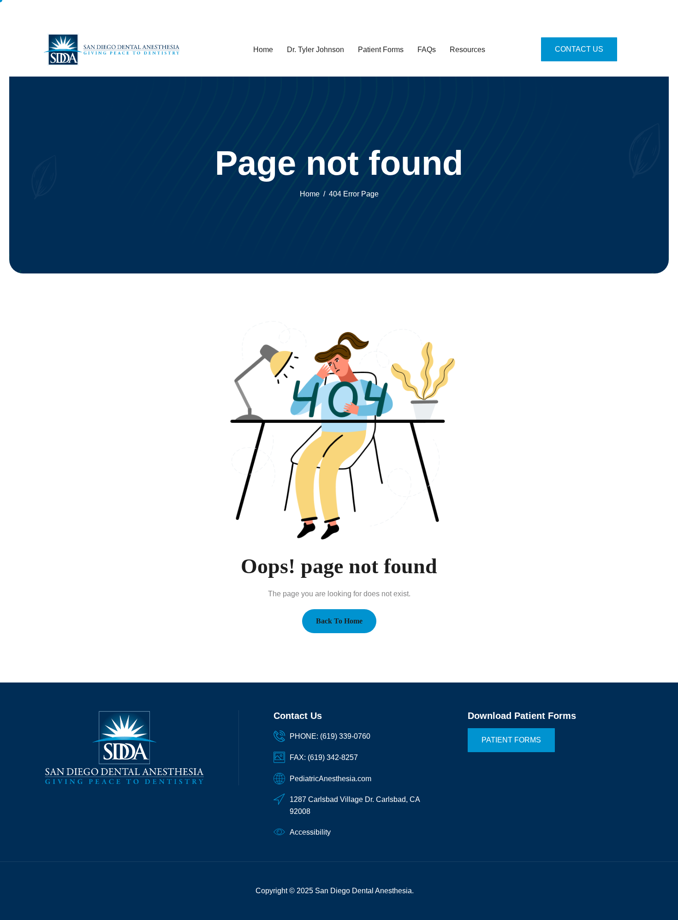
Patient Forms (381, 49)
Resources (467, 49)
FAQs (426, 49)
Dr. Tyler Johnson (315, 49)
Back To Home (339, 621)
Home (263, 49)
